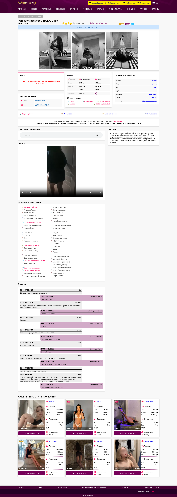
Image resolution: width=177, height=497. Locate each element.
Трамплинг (57, 246)
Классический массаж (32, 271)
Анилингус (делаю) (60, 265)
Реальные (46, 9)
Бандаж (55, 233)
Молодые (87, 9)
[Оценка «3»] (68, 23)
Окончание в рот (30, 248)
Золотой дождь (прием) (61, 270)
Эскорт (26, 238)
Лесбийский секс (30, 215)
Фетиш (55, 218)
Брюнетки (153, 94)
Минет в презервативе (32, 223)
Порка (55, 249)
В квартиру (74, 101)
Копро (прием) (58, 276)
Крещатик (100, 441)
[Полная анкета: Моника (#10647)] (79, 415)
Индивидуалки (115, 9)
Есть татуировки (111, 114)
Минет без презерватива (33, 225)
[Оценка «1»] (63, 23)
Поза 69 (27, 235)
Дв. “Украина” (53, 441)
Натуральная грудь (149, 101)
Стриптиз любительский (62, 225)
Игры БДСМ (57, 235)
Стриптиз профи (59, 228)
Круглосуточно (27, 114)
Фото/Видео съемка (60, 221)
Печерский (40, 100)
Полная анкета (32, 433)
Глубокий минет (30, 228)
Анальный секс (29, 213)
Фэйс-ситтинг (57, 213)
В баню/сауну (104, 101)
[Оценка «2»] (65, 23)
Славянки (153, 97)
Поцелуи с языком (31, 241)
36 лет (154, 80)
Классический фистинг (61, 256)
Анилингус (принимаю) (61, 262)
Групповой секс (30, 210)
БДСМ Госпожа (58, 241)
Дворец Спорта (42, 105)
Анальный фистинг (60, 259)
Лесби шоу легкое (59, 207)
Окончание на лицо (31, 251)
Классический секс (31, 207)
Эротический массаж (32, 268)
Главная (22, 9)
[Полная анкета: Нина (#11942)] (79, 455)
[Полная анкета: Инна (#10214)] (127, 415)
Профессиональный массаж (34, 276)
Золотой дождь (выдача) (62, 267)
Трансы (143, 9)
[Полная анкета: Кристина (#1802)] (31, 455)
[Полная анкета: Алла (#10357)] (127, 455)
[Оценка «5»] (73, 23)
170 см (154, 84)
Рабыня (55, 252)
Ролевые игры (29, 263)
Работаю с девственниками (34, 261)
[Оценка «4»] (71, 23)
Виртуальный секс (31, 255)
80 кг (155, 87)
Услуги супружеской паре (33, 218)
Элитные (74, 9)
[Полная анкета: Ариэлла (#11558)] (31, 415)
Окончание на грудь (31, 245)
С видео (131, 9)
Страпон (56, 244)
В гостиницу (88, 101)
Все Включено (69, 114)
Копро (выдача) (58, 273)
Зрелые (100, 9)
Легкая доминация (60, 238)
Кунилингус (28, 233)
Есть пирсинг (152, 114)
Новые (34, 9)
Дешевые (60, 9)
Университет (148, 401)
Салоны (155, 9)
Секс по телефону (30, 258)
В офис (72, 104)
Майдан (51, 401)
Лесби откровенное (60, 210)
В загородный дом (103, 104)
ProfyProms (155, 491)
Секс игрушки (58, 215)
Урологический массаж (32, 273)
